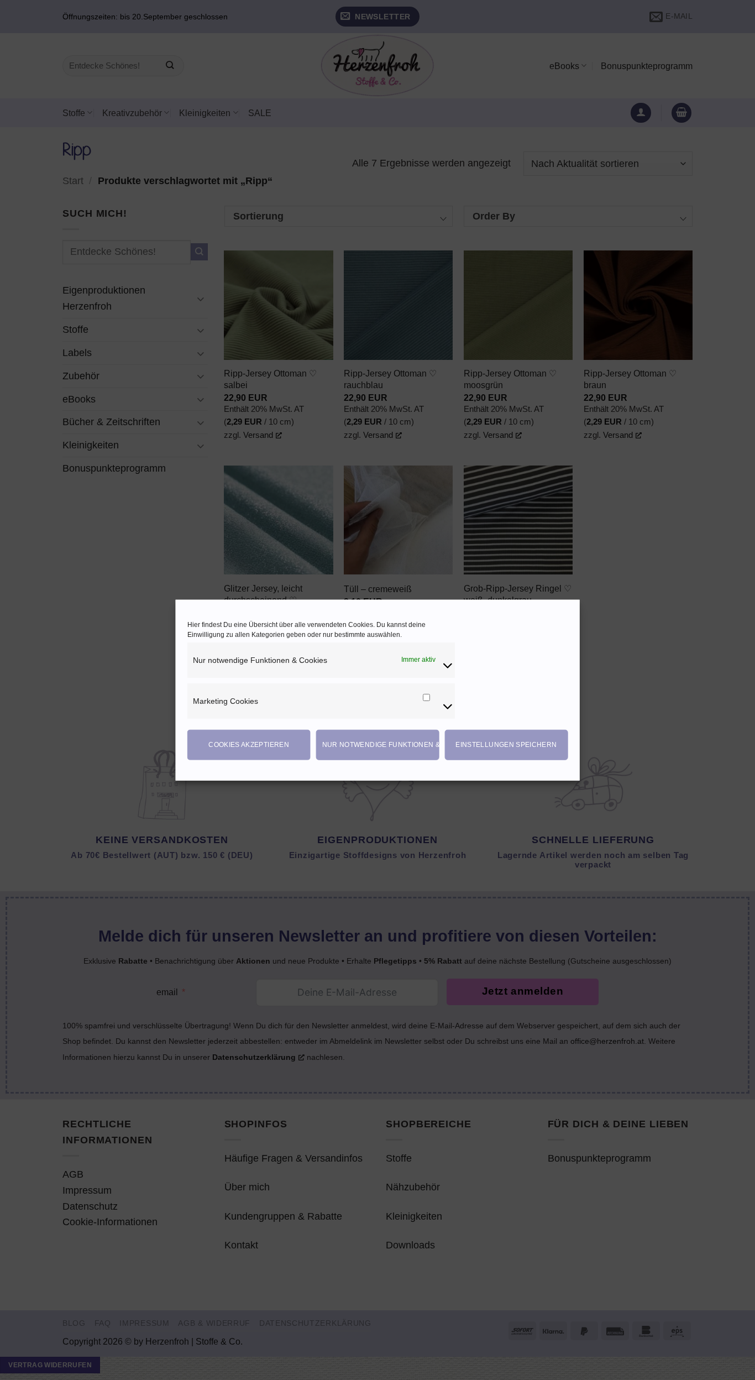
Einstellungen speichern (506, 745)
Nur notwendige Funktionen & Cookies (380, 745)
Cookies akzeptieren (248, 745)
